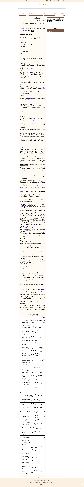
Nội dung (28, 15)
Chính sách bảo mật (27, 477)
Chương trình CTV (60, 0)
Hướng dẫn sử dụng (51, 477)
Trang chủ (21, 13)
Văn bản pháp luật (24, 13)
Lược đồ (25, 15)
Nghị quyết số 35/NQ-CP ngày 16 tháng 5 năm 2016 (26, 284)
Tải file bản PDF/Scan (50, 31)
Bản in (56, 15)
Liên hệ (57, 0)
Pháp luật (51, 0)
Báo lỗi (63, 15)
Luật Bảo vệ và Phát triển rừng (36, 180)
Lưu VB (58, 15)
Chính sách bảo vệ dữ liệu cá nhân (39, 477)
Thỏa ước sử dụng (33, 477)
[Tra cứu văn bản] (42, 4)
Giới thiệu (48, 0)
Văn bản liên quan (32, 15)
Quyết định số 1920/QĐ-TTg (27, 380)
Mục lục (21, 15)
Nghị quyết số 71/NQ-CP (30, 58)
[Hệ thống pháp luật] (24, 1)
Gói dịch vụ (54, 0)
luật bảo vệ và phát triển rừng (40, 104)
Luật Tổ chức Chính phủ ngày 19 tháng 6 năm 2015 (27, 27)
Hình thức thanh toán (46, 477)
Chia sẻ (60, 15)
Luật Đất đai (31, 180)
